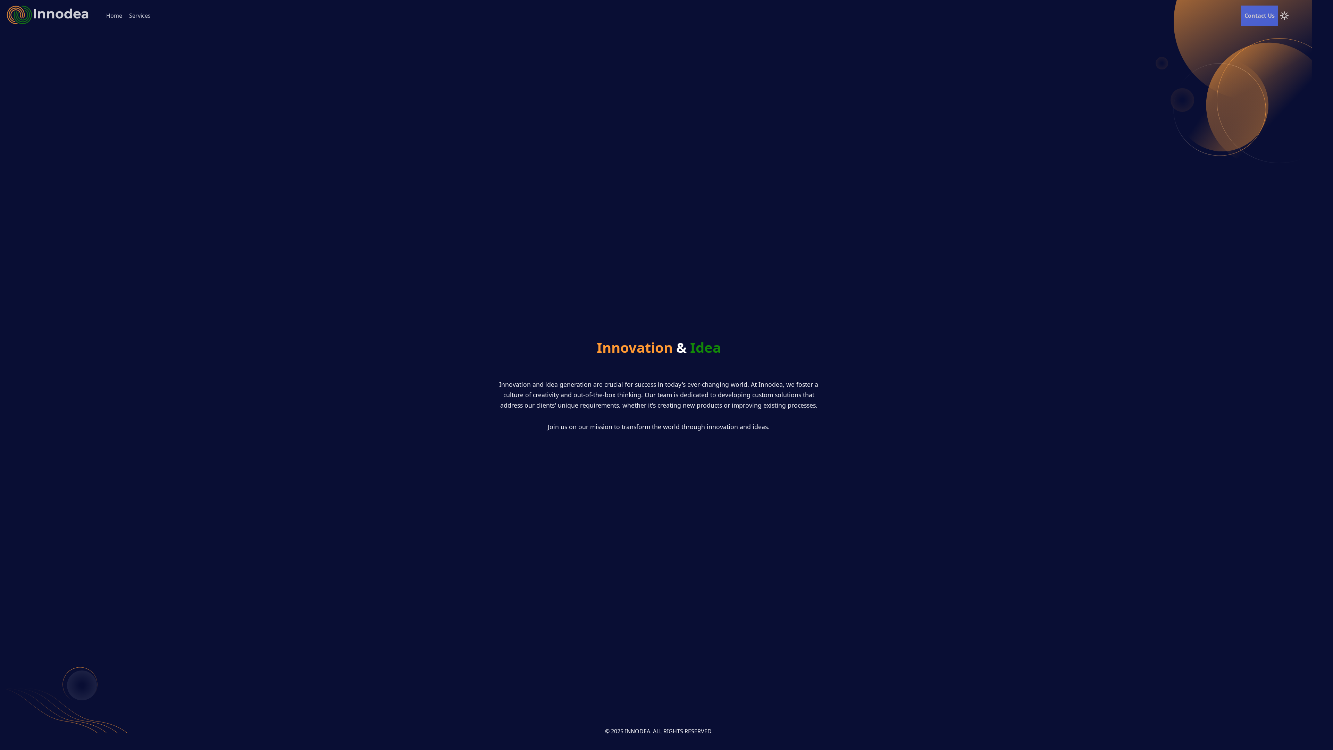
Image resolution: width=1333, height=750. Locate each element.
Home (114, 15)
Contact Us (1259, 15)
